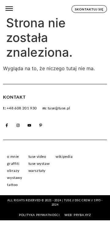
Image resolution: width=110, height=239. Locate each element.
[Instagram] (18, 125)
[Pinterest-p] (40, 125)
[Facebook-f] (6, 125)
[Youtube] (29, 125)
